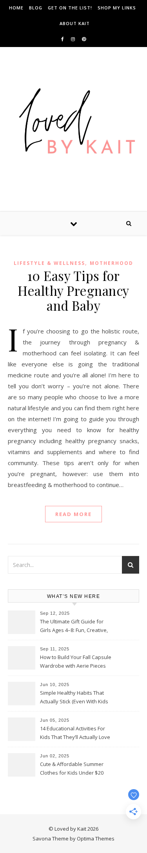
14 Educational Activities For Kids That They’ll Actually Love (75, 733)
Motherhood (111, 263)
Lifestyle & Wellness (49, 263)
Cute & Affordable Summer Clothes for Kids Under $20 (71, 768)
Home (16, 8)
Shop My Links (117, 8)
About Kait (75, 23)
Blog (35, 8)
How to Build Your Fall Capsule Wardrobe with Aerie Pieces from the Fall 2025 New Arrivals (76, 662)
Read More (73, 514)
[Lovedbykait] (73, 123)
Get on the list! (70, 8)
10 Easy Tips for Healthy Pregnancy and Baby (73, 290)
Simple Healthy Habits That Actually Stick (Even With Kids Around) (74, 697)
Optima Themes (95, 838)
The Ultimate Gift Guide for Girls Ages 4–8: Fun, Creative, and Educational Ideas (74, 626)
